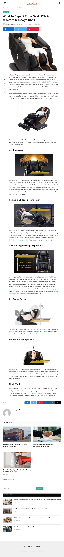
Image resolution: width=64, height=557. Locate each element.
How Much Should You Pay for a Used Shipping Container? (15, 445)
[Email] (4, 96)
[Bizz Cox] (32, 3)
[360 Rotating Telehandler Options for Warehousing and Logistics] (7, 520)
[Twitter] (4, 83)
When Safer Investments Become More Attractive (28, 527)
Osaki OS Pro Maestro (50, 82)
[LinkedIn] (4, 88)
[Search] (59, 3)
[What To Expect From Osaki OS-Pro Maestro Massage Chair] (32, 52)
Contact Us (28, 547)
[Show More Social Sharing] (40, 29)
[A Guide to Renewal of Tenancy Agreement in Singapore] (47, 434)
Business (6, 12)
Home (4, 7)
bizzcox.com (41, 551)
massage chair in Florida (38, 329)
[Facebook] (4, 79)
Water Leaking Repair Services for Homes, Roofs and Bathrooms (17, 471)
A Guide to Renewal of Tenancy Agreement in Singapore (43, 445)
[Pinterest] (4, 92)
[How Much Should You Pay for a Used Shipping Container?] (17, 434)
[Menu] (5, 3)
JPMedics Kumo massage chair (19, 240)
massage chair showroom (39, 393)
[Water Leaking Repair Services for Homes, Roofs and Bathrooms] (17, 460)
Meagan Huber (11, 24)
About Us (37, 547)
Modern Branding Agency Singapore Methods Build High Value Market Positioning (37, 499)
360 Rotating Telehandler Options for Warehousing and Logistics (32, 518)
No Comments (29, 24)
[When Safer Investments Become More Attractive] (7, 529)
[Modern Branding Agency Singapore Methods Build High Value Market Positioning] (7, 502)
